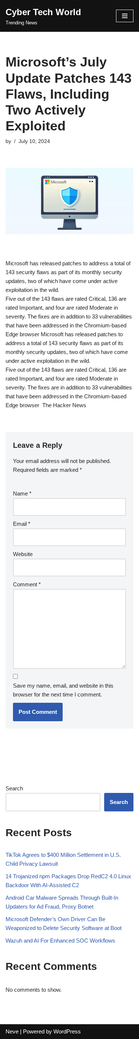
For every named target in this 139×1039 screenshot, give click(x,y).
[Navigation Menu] (124, 16)
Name (22, 493)
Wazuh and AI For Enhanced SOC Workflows (60, 940)
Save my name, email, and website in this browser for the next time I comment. (63, 690)
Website (23, 554)
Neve (12, 1031)
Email (21, 524)
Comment (27, 584)
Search (14, 788)
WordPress (67, 1031)
